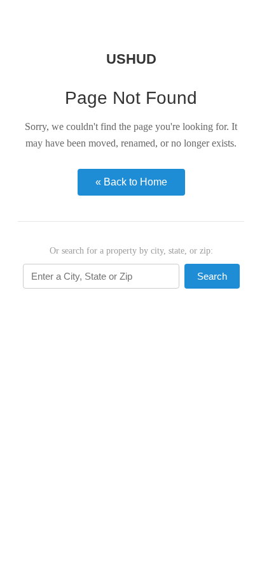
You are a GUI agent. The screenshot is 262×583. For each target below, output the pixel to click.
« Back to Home (131, 181)
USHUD (131, 59)
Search (212, 276)
